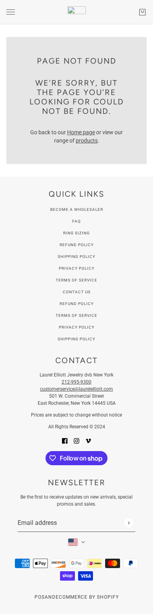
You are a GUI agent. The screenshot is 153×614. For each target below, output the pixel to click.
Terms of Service (76, 280)
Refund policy (77, 304)
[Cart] (142, 12)
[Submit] (128, 522)
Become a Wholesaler (76, 209)
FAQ (76, 221)
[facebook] (65, 440)
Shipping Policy (76, 256)
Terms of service (76, 315)
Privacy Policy (77, 268)
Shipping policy (76, 339)
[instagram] (76, 440)
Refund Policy (77, 245)
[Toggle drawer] (10, 12)
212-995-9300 (76, 382)
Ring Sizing (76, 233)
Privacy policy (77, 327)
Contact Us (77, 292)
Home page (81, 132)
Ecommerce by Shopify (87, 597)
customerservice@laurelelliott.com (76, 389)
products (87, 140)
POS (40, 597)
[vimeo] (88, 440)
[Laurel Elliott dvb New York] (76, 12)
